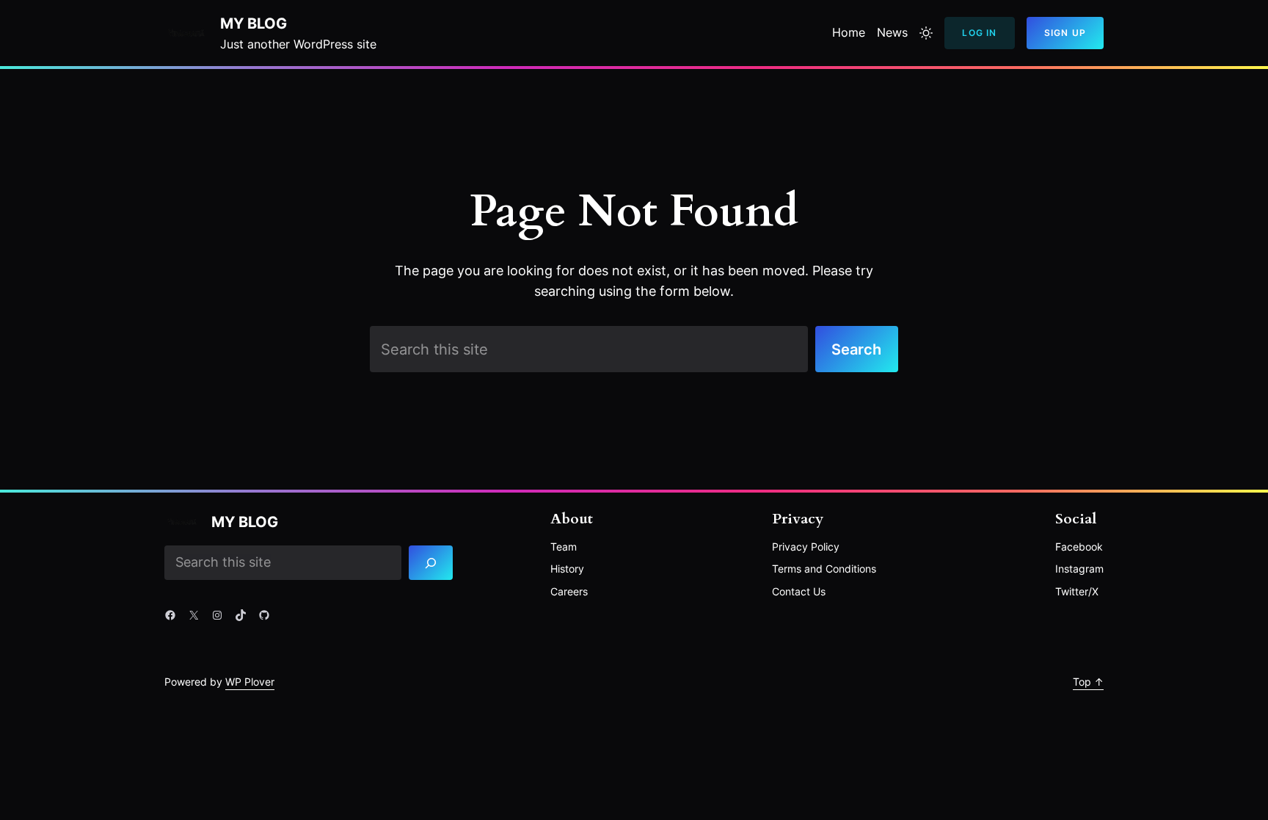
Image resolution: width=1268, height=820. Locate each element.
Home (848, 32)
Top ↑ (1088, 681)
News (892, 32)
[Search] (431, 563)
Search (856, 349)
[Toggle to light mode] (926, 33)
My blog (253, 23)
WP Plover (249, 681)
